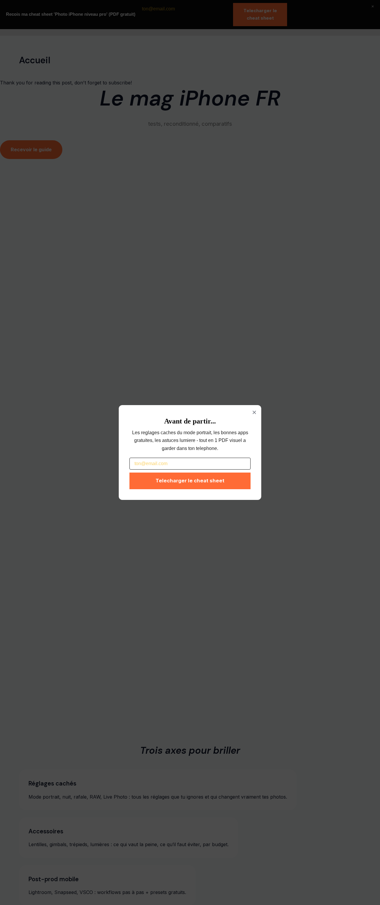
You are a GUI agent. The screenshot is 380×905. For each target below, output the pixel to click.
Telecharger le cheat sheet (190, 481)
